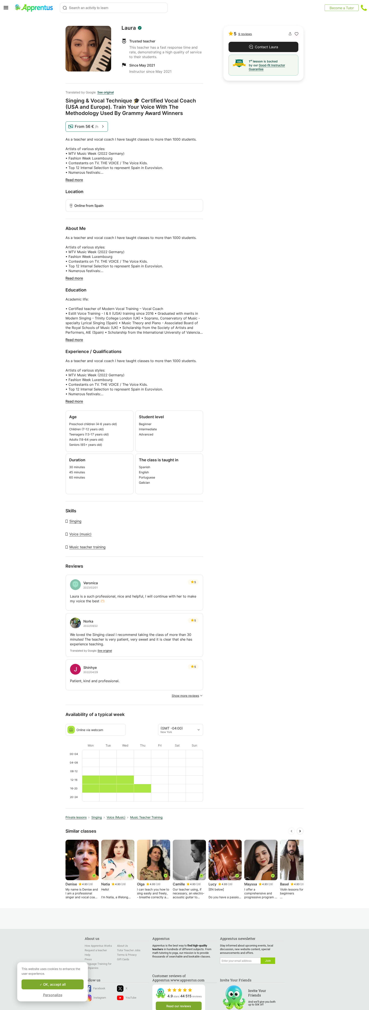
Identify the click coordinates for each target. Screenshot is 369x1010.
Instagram (99, 997)
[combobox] (114, 8)
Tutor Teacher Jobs (128, 950)
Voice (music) (80, 534)
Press (88, 959)
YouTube (131, 997)
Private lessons (76, 817)
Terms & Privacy (127, 954)
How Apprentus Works (98, 945)
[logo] (35, 8)
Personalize (52, 995)
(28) (90, 884)
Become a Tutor (342, 7)
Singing (75, 521)
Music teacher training (87, 547)
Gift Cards (123, 959)
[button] (296, 34)
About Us (122, 945)
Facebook (99, 988)
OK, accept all (54, 984)
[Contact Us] (364, 8)
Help (87, 954)
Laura (128, 28)
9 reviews (245, 34)
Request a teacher (96, 950)
